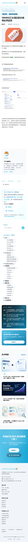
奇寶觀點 (9, 285)
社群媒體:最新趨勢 (11, 268)
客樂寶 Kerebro (5, 517)
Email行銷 (9, 293)
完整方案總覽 (5, 493)
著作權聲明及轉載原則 (10, 216)
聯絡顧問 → (11, 171)
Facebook (12, 181)
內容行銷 (9, 295)
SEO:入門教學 (10, 242)
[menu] (24, 2)
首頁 (2, 9)
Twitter (8, 274)
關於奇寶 (4, 519)
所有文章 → (23, 354)
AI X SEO (9, 244)
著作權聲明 (4, 531)
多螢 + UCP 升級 (5, 491)
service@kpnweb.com (8, 478)
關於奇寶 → (6, 171)
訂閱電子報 (12, 197)
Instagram (9, 272)
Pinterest (9, 278)
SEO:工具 (9, 248)
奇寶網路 (9, 207)
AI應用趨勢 (9, 289)
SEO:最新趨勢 (10, 246)
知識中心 (6, 9)
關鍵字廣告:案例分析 (12, 261)
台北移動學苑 (10, 210)
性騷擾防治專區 (19, 529)
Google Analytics (9, 263)
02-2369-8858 (15, 455)
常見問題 (4, 506)
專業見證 (4, 500)
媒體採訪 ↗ (4, 529)
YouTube (18, 539)
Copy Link (7, 184)
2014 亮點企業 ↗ (11, 529)
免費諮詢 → (14, 342)
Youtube (9, 276)
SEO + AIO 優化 (5, 487)
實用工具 (7, 298)
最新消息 (4, 504)
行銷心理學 (9, 291)
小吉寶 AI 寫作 (5, 513)
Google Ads (8, 252)
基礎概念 (9, 254)
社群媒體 (7, 265)
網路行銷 (7, 283)
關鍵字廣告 (12, 9)
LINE (19, 181)
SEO (6, 237)
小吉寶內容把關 (5, 515)
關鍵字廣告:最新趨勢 (13, 14)
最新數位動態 (10, 287)
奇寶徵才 (4, 521)
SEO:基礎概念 (10, 239)
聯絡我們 (4, 523)
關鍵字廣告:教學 (11, 257)
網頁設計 (7, 280)
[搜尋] (23, 227)
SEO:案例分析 (10, 250)
